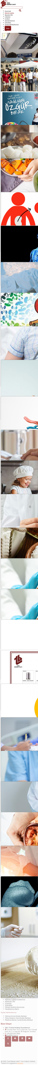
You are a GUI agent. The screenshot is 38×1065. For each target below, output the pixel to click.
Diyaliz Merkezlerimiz (12, 24)
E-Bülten (7, 17)
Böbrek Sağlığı (9, 13)
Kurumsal (8, 11)
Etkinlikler (8, 22)
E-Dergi (7, 19)
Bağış (8, 28)
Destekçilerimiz (10, 21)
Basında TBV (9, 15)
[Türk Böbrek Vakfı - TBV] (8, 6)
